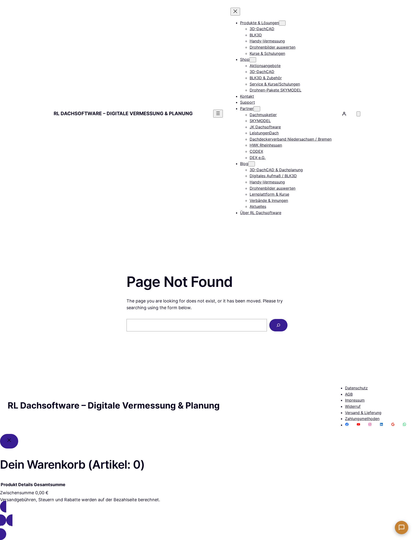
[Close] (9, 441)
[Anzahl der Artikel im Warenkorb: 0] (358, 113)
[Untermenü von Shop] (252, 59)
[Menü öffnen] (218, 114)
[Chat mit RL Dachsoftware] (401, 527)
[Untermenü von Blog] (251, 163)
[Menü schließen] (235, 12)
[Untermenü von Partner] (256, 108)
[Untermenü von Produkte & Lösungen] (282, 23)
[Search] (278, 325)
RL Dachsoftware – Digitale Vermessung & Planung (123, 113)
